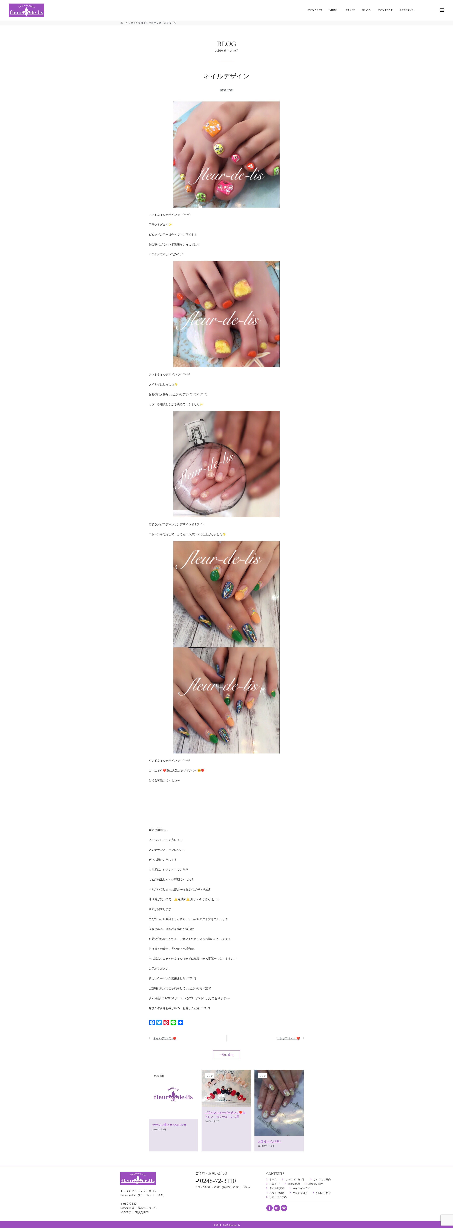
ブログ (152, 22)
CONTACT (385, 10)
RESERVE (407, 10)
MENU (334, 10)
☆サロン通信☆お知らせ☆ (169, 1125)
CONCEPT (315, 10)
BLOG (366, 10)
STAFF (350, 10)
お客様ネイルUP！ (270, 1141)
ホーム (124, 22)
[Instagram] (277, 1208)
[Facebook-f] (269, 1208)
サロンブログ (138, 22)
